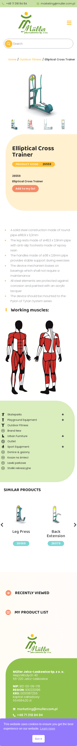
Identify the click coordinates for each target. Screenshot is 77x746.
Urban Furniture (35, 436)
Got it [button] (38, 738)
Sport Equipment (35, 446)
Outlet (11, 441)
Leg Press (21, 531)
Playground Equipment (35, 419)
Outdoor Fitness (17, 425)
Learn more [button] (47, 728)
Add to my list (26, 188)
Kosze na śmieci (17, 457)
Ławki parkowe (16, 463)
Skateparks (35, 414)
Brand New (14, 431)
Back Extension (56, 533)
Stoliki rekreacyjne (19, 468)
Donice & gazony (18, 452)
